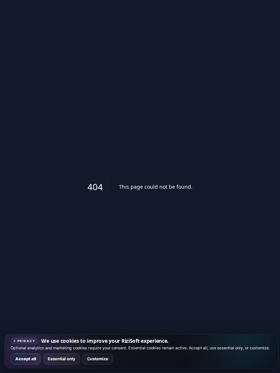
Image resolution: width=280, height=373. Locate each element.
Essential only (61, 358)
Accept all (25, 358)
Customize (97, 358)
